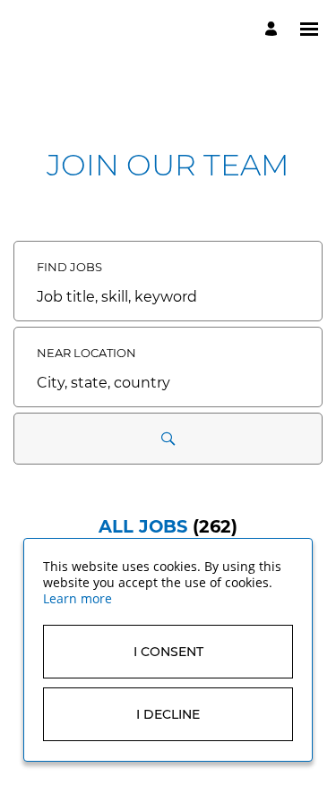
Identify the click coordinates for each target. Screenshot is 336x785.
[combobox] (168, 297)
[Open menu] (309, 29)
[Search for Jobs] (168, 439)
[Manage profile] (273, 29)
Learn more (77, 598)
